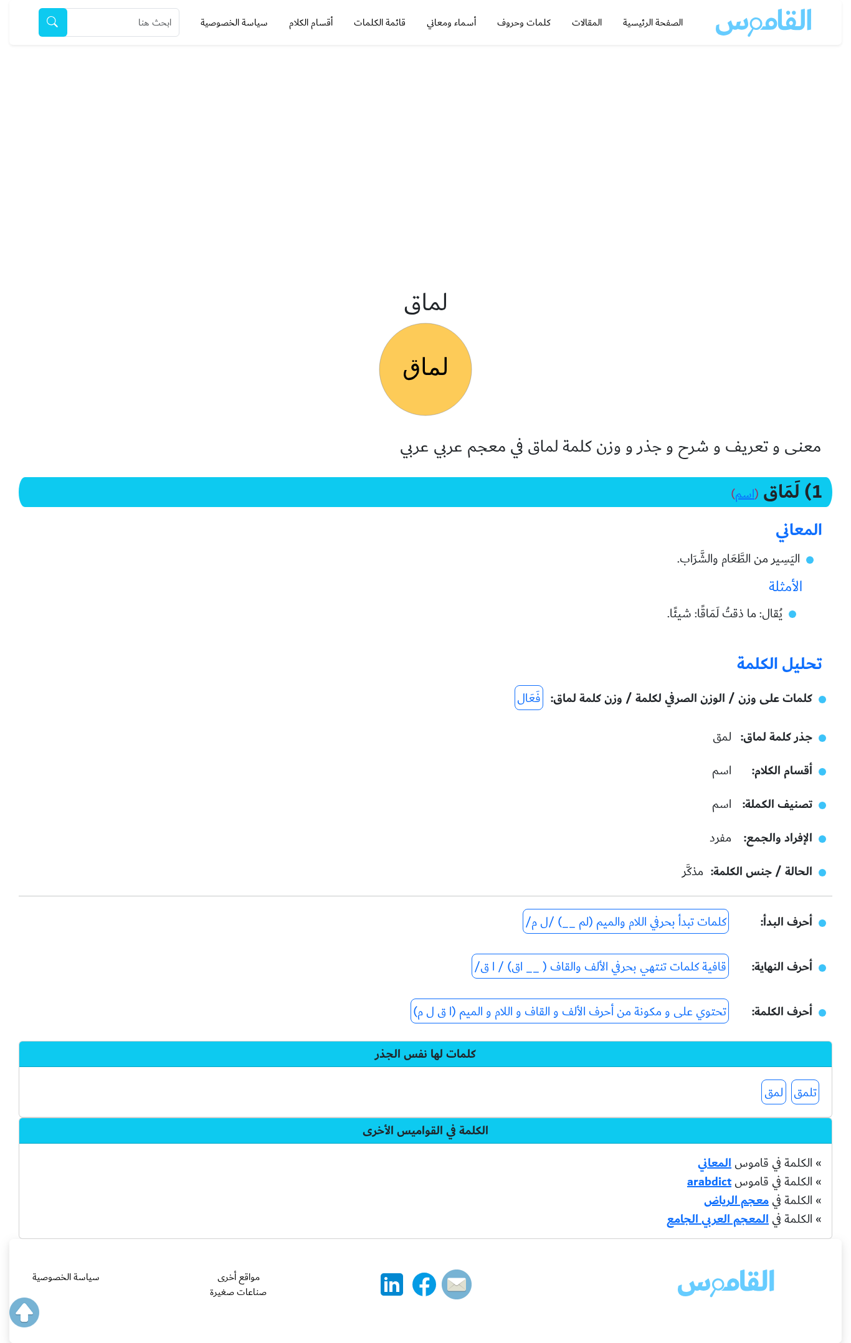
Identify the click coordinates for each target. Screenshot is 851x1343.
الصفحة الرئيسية (653, 22)
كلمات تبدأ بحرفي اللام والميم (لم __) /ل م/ (625, 922)
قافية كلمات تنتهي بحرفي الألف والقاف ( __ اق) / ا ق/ (600, 967)
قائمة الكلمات (380, 22)
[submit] (53, 22)
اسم (744, 494)
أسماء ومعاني (451, 22)
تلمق (805, 1093)
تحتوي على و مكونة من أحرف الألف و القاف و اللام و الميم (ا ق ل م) (569, 1012)
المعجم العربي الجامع (718, 1219)
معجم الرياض (736, 1200)
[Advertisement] (425, 138)
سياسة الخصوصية (234, 22)
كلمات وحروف (524, 22)
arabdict (709, 1181)
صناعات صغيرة (238, 1292)
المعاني (714, 1163)
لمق (773, 1093)
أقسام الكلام (311, 22)
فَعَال (529, 698)
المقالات (587, 22)
